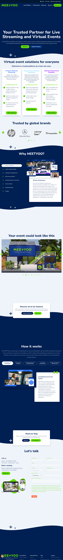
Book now (6, 473)
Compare (53, 555)
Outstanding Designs (9, 187)
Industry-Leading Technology (10, 169)
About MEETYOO (33, 555)
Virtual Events (36, 5)
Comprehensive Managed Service (11, 172)
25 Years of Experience (9, 165)
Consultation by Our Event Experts (7, 363)
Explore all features (27, 313)
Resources (43, 5)
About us (50, 5)
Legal (41, 555)
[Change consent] (2, 556)
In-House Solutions (8, 183)
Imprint (41, 557)
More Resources (35, 440)
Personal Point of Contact (18, 363)
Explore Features (36, 46)
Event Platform (27, 5)
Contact (48, 1)
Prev (3, 132)
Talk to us (25, 46)
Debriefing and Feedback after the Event (54, 363)
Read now (26, 440)
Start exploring (12, 113)
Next (60, 132)
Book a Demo (57, 5)
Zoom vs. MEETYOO (55, 557)
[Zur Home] (10, 5)
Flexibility (7, 191)
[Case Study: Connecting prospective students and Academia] (18, 133)
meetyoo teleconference (56, 1)
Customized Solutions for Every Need (12, 180)
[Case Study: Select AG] (31, 133)
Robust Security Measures (10, 176)
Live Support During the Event (42, 363)
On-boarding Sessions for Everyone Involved (30, 363)
